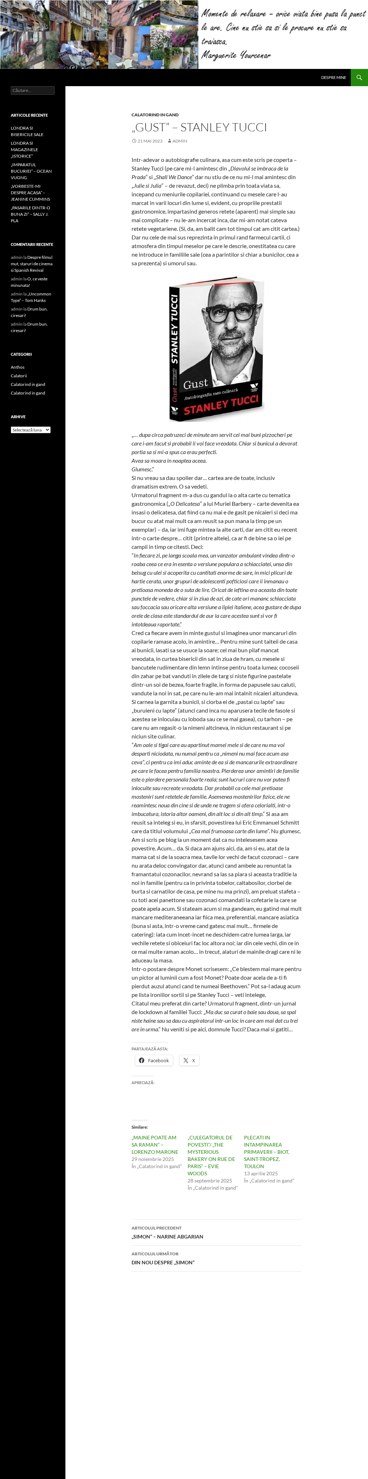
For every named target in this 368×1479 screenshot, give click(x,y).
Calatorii (19, 375)
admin (179, 141)
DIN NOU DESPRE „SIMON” (163, 1258)
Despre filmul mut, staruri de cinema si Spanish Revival (31, 264)
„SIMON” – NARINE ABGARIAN (167, 1232)
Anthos (17, 367)
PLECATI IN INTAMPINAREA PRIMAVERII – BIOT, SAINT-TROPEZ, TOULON (266, 1151)
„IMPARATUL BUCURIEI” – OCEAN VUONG (31, 171)
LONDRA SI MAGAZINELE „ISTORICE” (24, 149)
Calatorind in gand (155, 114)
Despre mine (333, 77)
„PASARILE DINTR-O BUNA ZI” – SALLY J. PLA (30, 214)
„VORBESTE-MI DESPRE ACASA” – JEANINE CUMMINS (30, 192)
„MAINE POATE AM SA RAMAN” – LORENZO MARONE (155, 1144)
